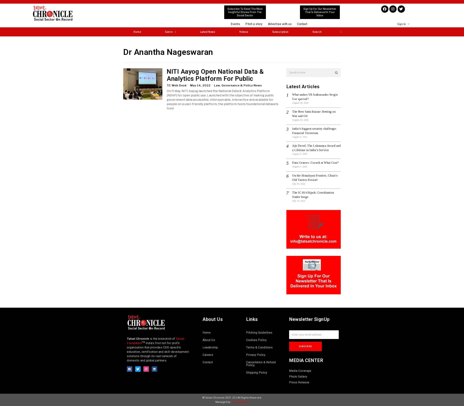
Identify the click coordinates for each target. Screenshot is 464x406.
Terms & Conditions (259, 347)
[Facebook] (384, 9)
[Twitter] (401, 9)
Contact (302, 24)
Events (235, 24)
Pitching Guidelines (259, 332)
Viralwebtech (240, 402)
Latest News (207, 31)
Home (137, 31)
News (258, 85)
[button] (341, 32)
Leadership (210, 347)
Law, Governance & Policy (233, 85)
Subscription (280, 31)
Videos (243, 31)
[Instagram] (393, 9)
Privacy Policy (256, 355)
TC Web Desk (177, 85)
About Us (209, 340)
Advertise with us (280, 24)
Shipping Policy (256, 372)
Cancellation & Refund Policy (261, 364)
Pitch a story (254, 24)
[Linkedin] (154, 369)
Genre (169, 31)
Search (317, 31)
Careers (208, 355)
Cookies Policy (256, 340)
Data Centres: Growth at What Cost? (315, 162)
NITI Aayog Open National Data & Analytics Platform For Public (215, 75)
